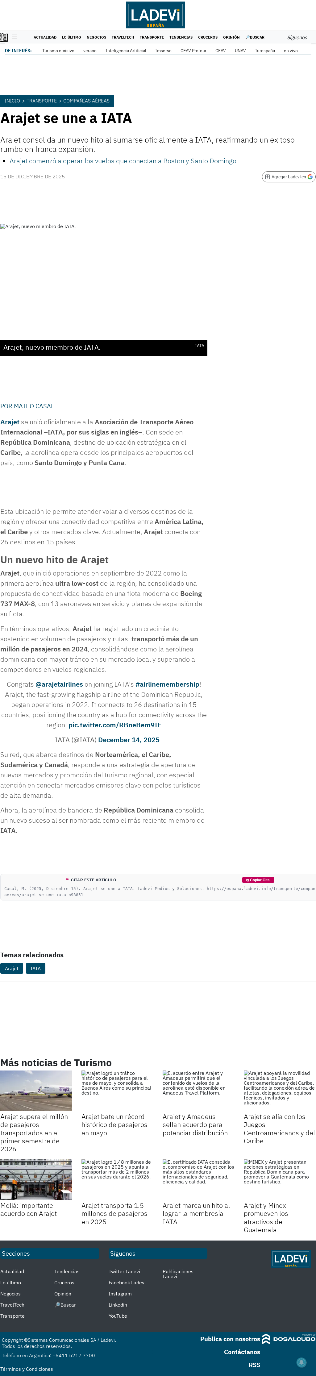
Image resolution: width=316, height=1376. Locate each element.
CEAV (220, 50)
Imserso (163, 50)
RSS (254, 1365)
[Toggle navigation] (13, 37)
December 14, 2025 (129, 739)
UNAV (240, 50)
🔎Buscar (254, 37)
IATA (36, 968)
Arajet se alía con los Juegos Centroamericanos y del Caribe (279, 1128)
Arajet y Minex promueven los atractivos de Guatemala (266, 1217)
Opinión (231, 37)
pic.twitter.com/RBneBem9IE (115, 724)
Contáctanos (242, 1352)
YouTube (118, 1316)
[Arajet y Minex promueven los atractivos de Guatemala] (280, 1179)
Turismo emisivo (58, 50)
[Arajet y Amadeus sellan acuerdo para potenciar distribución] (199, 1090)
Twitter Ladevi (124, 1271)
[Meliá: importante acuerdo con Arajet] (36, 1179)
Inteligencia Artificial (126, 50)
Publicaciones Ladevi (178, 1273)
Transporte (152, 37)
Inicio (12, 101)
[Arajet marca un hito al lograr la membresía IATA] (199, 1179)
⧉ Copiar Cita (258, 880)
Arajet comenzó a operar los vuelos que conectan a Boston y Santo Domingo (123, 160)
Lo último (71, 37)
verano (90, 50)
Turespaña (265, 50)
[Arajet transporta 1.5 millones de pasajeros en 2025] (117, 1179)
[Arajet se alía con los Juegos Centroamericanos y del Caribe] (280, 1090)
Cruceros (208, 37)
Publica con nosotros (230, 1339)
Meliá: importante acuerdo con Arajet (28, 1209)
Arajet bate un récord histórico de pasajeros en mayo (114, 1124)
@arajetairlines (59, 684)
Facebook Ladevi (127, 1282)
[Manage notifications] (301, 1362)
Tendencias (181, 37)
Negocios (96, 37)
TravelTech (123, 37)
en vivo (291, 50)
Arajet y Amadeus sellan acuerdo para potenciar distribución (195, 1124)
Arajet (9, 421)
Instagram (120, 1294)
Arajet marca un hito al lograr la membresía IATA (196, 1213)
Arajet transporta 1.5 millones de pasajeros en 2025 (114, 1213)
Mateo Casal (34, 406)
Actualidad (45, 37)
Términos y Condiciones (26, 1369)
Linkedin (118, 1305)
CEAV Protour (193, 50)
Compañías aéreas (86, 101)
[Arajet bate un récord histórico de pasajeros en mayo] (117, 1090)
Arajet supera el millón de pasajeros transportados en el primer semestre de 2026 (34, 1133)
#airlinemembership (167, 684)
